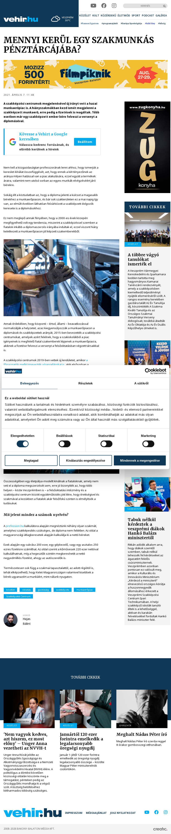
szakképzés (62, 589)
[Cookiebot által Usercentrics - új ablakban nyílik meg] (148, 371)
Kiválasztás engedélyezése (85, 460)
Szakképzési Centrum (18, 596)
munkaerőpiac (84, 589)
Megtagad (31, 460)
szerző (26, 615)
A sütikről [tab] (141, 383)
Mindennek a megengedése (140, 460)
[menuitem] (85, 16)
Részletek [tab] (85, 383)
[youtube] (93, 6)
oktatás (26, 589)
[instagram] (114, 6)
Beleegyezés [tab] (29, 383)
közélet (10, 589)
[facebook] (104, 6)
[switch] (64, 443)
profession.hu (15, 526)
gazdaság (43, 589)
